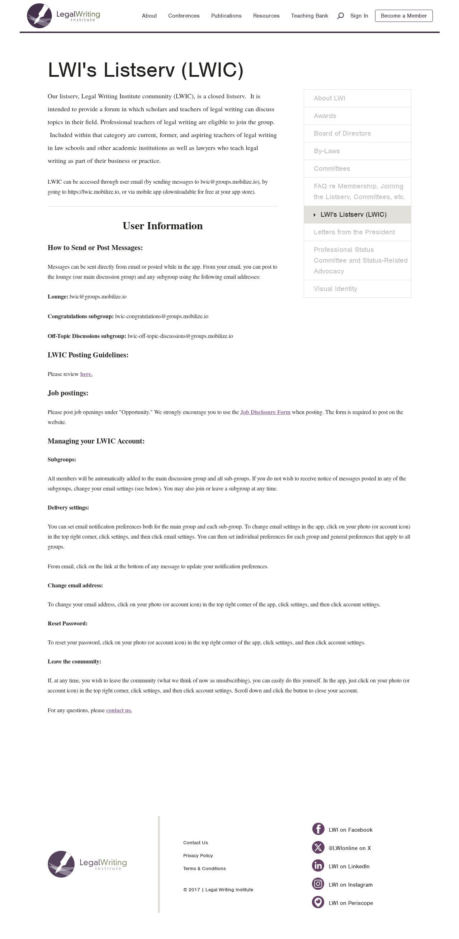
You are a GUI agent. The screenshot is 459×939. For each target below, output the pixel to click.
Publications (226, 15)
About (149, 15)
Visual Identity (336, 288)
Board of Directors (342, 133)
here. (86, 374)
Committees (332, 168)
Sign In (359, 15)
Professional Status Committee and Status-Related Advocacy (361, 260)
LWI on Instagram (349, 884)
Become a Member (404, 15)
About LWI (329, 98)
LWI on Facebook (349, 830)
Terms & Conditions (204, 868)
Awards (325, 115)
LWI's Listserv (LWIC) (354, 214)
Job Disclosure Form (265, 412)
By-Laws (327, 150)
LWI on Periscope (350, 903)
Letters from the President (354, 231)
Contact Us (195, 843)
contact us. (119, 710)
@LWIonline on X (348, 848)
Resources (266, 15)
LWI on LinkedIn (348, 866)
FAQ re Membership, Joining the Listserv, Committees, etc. (360, 191)
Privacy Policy (198, 856)
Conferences (184, 15)
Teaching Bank (309, 15)
